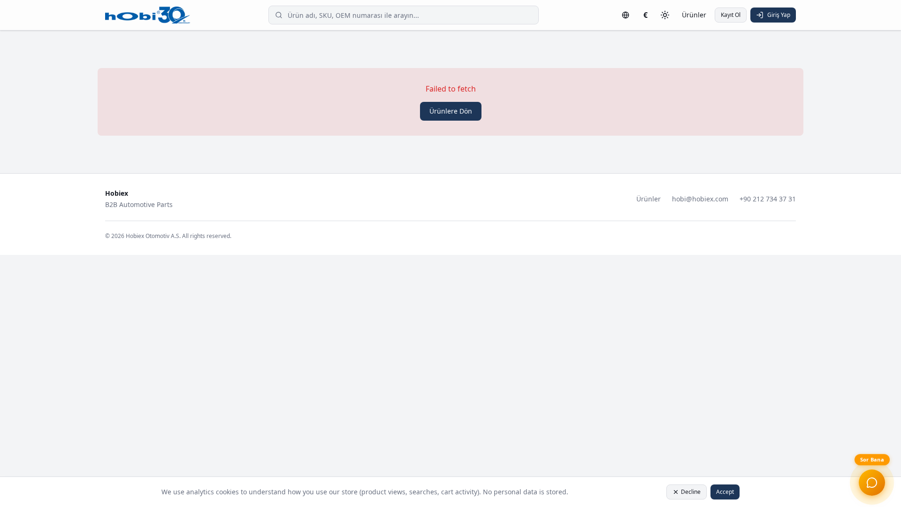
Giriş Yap (778, 15)
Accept (725, 492)
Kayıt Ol (731, 15)
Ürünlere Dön (450, 111)
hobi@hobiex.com (700, 198)
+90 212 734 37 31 (768, 198)
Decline (691, 492)
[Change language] (625, 15)
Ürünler (694, 14)
